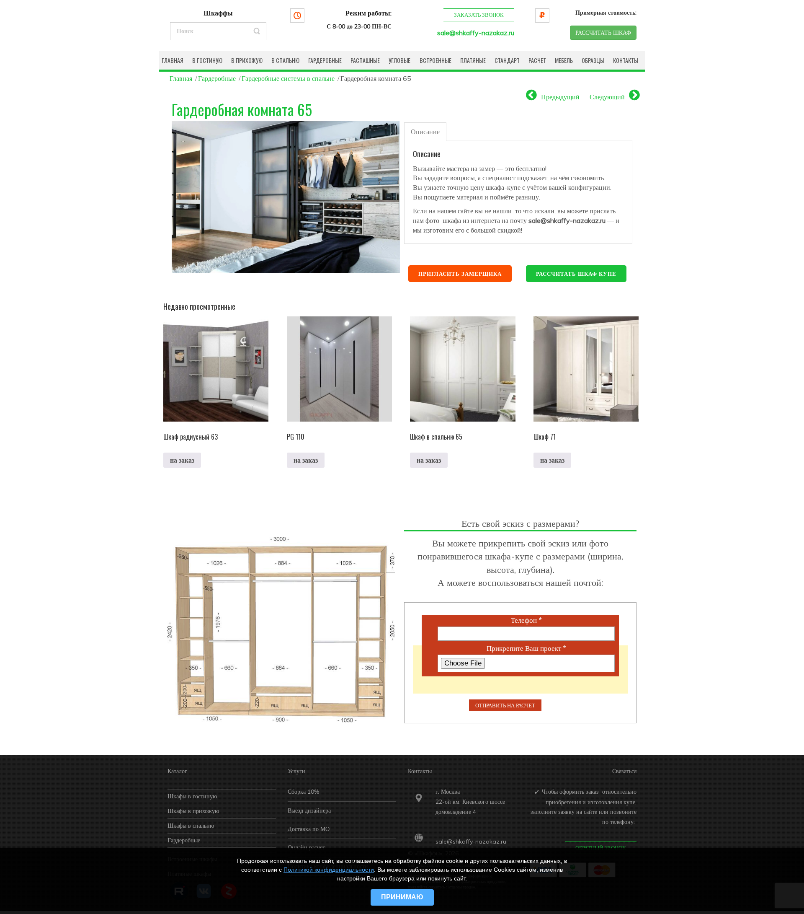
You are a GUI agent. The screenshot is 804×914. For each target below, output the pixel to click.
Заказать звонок (479, 14)
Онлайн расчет (306, 847)
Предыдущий (560, 97)
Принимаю (402, 897)
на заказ (182, 460)
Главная (181, 78)
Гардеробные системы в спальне (288, 78)
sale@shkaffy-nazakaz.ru (475, 32)
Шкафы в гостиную (192, 796)
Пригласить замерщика (460, 273)
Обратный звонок (600, 847)
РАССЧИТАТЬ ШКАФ (603, 32)
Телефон (526, 620)
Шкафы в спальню (191, 825)
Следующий (607, 97)
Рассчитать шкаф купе (576, 273)
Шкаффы (218, 13)
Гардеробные (217, 78)
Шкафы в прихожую (193, 811)
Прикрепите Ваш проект (526, 648)
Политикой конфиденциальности (328, 869)
